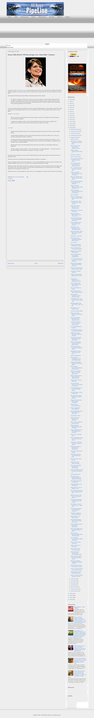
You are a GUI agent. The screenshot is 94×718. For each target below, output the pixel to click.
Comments (10, 178)
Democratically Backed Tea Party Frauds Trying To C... (76, 510)
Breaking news (24, 17)
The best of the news (75, 474)
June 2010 (73, 580)
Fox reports (10, 127)
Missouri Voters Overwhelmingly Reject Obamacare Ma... (76, 534)
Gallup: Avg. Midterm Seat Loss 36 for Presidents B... (77, 471)
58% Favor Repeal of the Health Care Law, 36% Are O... (76, 178)
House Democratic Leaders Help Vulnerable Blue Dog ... (76, 553)
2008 (71, 595)
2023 (71, 103)
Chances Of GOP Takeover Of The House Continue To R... (77, 187)
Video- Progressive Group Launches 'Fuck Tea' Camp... (77, 439)
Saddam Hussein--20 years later (75, 546)
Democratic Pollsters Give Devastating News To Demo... (77, 530)
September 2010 (75, 135)
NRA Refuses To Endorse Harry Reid (76, 211)
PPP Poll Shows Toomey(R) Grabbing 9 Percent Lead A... (76, 368)
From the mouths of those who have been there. (77, 569)
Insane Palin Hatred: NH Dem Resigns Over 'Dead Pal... (76, 431)
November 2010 (75, 131)
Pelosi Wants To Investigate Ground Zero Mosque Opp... (76, 359)
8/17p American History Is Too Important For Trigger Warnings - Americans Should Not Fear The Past (80, 661)
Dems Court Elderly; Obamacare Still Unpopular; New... (75, 319)
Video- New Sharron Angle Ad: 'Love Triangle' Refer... (75, 207)
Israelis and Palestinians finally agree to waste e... (76, 275)
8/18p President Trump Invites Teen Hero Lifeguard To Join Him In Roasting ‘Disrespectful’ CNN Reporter (79, 648)
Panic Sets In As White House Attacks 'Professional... (76, 466)
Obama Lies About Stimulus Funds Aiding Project (76, 314)
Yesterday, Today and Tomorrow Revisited (76, 513)
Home (9, 17)
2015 (71, 117)
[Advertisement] (47, 30)
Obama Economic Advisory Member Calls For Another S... (76, 191)
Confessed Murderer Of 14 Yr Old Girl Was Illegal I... (76, 389)
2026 (71, 99)
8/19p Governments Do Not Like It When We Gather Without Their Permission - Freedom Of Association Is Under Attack (77, 674)
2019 (71, 109)
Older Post (60, 263)
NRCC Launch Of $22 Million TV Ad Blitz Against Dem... (76, 372)
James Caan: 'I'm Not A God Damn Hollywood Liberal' (76, 443)
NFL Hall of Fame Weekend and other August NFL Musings (76, 477)
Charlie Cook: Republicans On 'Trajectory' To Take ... (76, 280)
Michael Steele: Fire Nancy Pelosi (75, 517)
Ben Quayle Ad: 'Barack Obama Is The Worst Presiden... (76, 397)
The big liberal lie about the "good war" (76, 481)
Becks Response (74, 194)
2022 (71, 105)
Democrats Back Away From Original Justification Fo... (76, 255)
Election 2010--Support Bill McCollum (76, 251)
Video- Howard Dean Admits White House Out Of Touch (76, 284)
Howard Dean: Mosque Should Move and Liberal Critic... (76, 339)
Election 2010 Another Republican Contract (76, 245)
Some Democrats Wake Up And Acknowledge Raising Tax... (76, 219)
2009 (71, 593)
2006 (71, 599)
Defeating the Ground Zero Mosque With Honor (76, 352)
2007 (71, 597)
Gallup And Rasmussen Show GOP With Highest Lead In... (76, 377)
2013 (71, 121)
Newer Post (11, 263)
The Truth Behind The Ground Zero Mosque (76, 248)
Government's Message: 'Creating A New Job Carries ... (76, 501)
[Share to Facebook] (12, 180)
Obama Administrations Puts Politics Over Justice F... (76, 224)
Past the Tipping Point (76, 355)
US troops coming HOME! (77, 311)
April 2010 (73, 585)
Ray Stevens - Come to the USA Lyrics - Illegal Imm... (76, 505)
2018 (71, 111)
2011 (71, 125)
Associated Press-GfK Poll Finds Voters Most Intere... (77, 160)
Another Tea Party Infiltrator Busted (75, 462)
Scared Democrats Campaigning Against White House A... (76, 239)
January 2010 (74, 591)
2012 (71, 123)
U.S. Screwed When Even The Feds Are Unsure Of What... (77, 260)
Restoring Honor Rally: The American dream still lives (76, 202)
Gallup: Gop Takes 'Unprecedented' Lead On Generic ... (76, 173)
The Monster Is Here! (76, 415)
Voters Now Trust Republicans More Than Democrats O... (76, 228)
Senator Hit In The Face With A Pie (76, 380)
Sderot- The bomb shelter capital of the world (77, 576)
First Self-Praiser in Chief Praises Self (76, 393)
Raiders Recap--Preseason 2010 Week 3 (76, 151)
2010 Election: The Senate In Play (75, 308)
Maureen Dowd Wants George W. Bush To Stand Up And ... (76, 343)
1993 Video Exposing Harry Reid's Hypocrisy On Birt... (76, 348)
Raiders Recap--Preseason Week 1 (76, 405)
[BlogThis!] (10, 180)
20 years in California (75, 154)
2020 (71, 107)
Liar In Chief (73, 242)
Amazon (33, 17)
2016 (71, 115)
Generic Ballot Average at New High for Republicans (76, 525)
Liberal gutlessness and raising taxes (76, 485)
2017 (71, 113)
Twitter (16, 17)
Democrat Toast (74, 139)
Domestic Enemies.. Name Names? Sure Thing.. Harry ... (76, 215)
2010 (71, 127)
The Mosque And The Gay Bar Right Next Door (76, 455)
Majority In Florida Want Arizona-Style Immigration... (76, 401)
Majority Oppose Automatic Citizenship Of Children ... (76, 426)
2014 (71, 119)
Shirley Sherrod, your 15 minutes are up (76, 488)
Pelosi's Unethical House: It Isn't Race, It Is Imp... (76, 566)
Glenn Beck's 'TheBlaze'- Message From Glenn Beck (76, 142)
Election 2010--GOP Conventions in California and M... (75, 147)
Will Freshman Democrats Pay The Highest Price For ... (77, 492)
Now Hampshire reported (22, 90)
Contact (67, 17)
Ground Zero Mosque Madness (76, 271)
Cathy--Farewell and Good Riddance (75, 408)
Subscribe (51, 17)
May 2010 (73, 583)
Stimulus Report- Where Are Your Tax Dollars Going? (76, 557)
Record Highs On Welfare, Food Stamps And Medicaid (77, 182)
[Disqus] (35, 202)
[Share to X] (11, 180)
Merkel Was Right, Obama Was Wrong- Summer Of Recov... (77, 233)
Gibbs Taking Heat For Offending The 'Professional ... (76, 448)
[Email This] (8, 180)
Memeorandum (42, 17)
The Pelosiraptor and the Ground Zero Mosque (76, 330)
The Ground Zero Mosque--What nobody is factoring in (76, 384)
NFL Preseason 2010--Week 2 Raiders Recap (76, 291)
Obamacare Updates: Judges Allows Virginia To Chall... (76, 562)
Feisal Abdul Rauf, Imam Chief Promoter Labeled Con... (77, 300)
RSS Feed (59, 17)
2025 (71, 101)
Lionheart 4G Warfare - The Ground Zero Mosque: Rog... (76, 323)
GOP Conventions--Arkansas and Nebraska (75, 419)
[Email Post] (27, 176)
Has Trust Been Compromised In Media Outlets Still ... (77, 539)
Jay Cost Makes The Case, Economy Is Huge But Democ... (76, 164)
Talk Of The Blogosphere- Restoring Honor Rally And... (77, 198)
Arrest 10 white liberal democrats (76, 542)
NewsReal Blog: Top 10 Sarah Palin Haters (76, 572)
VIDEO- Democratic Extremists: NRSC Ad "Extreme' (76, 334)
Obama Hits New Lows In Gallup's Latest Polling (76, 268)
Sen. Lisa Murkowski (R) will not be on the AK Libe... (76, 169)
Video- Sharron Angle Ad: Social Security (76, 422)
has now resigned (15, 113)
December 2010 (75, 129)
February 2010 (74, 589)
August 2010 (74, 137)
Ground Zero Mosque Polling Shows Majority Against (76, 363)
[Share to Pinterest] (14, 180)
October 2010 (74, 133)
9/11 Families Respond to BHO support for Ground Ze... (76, 412)
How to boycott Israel (75, 156)
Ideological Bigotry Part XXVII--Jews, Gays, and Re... (77, 304)
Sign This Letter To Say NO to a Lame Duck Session (76, 496)
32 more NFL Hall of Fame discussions (75, 549)
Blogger (59, 715)
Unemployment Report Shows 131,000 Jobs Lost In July (76, 521)
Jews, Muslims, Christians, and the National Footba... (75, 295)
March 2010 (74, 587)
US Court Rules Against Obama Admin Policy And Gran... (76, 264)
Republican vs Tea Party (76, 236)
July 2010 (73, 578)
